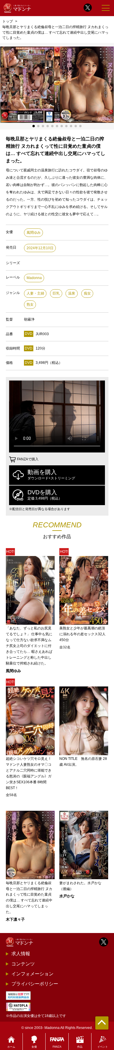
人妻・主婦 (35, 293)
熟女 (30, 304)
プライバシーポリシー (34, 983)
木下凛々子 (15, 919)
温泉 (71, 293)
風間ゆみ (34, 232)
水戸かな (67, 896)
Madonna (34, 278)
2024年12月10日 (40, 248)
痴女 (87, 293)
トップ (7, 21)
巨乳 (56, 293)
